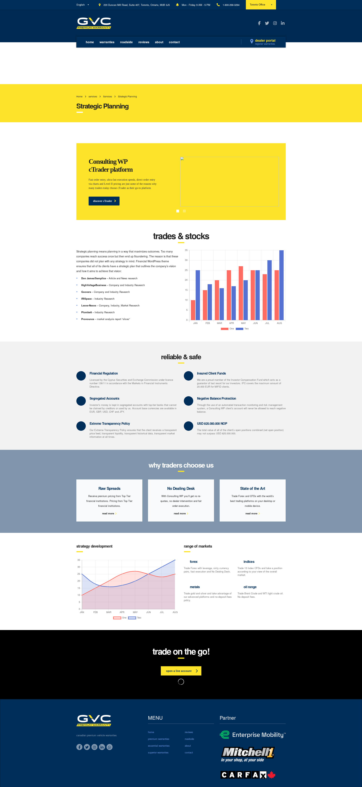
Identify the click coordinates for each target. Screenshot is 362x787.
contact (174, 42)
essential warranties (159, 745)
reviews (143, 42)
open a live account (179, 671)
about (159, 42)
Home (79, 96)
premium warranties (158, 738)
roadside (126, 42)
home (90, 42)
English (81, 4)
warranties (107, 42)
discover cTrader (102, 201)
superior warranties (158, 752)
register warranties (265, 43)
